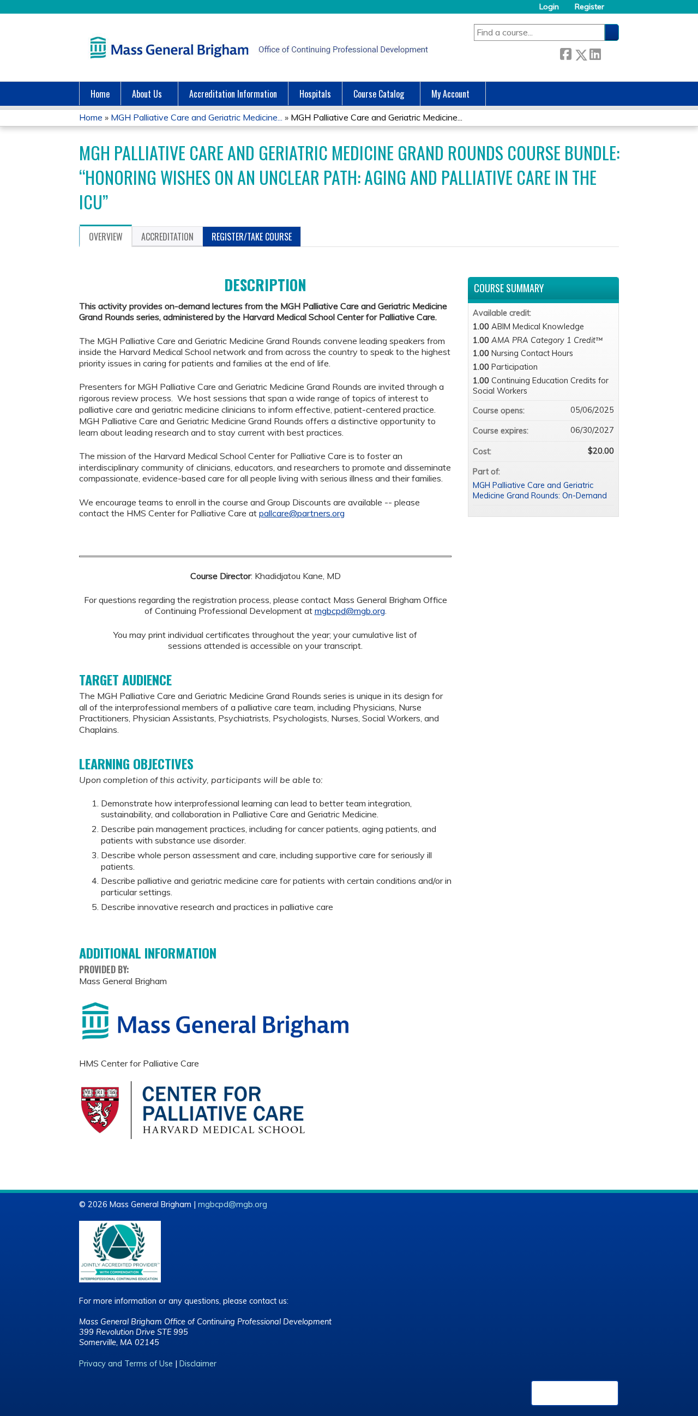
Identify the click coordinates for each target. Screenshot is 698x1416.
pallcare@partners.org (302, 513)
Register (589, 7)
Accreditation (167, 236)
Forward (609, 52)
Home (100, 93)
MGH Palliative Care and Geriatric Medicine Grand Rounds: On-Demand (540, 490)
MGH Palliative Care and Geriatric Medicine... (196, 117)
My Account (450, 93)
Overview (106, 236)
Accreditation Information (233, 93)
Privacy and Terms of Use (126, 1364)
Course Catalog (378, 93)
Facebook (565, 52)
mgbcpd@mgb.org (350, 610)
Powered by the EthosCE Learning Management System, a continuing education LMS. (575, 1393)
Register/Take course (252, 236)
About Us (147, 93)
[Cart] (615, 11)
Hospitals (315, 93)
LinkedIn (594, 52)
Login (549, 7)
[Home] (256, 47)
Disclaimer (197, 1364)
